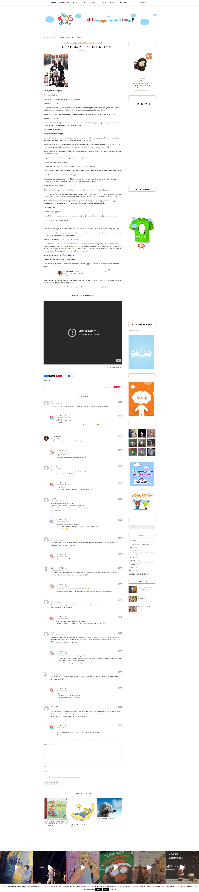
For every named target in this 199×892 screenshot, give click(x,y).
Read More (113, 889)
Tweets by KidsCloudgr (136, 330)
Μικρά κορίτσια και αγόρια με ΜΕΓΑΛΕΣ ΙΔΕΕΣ (146, 598)
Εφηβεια (83, 2)
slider (66, 42)
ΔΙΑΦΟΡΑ (132, 557)
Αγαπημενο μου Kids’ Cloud (60, 2)
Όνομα (46, 766)
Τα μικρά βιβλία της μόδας (145, 587)
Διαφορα (113, 2)
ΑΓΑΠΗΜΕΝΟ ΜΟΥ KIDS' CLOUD (82, 42)
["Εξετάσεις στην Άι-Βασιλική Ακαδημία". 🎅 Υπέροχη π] (133, 452)
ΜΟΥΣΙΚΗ (98, 42)
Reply (120, 401)
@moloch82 (75, 246)
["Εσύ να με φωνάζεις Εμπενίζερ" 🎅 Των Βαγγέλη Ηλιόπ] (142, 443)
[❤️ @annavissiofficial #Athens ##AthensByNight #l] (142, 433)
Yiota (53, 632)
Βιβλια (75, 2)
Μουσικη (104, 2)
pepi (52, 672)
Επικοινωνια (123, 2)
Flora (53, 498)
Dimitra (54, 707)
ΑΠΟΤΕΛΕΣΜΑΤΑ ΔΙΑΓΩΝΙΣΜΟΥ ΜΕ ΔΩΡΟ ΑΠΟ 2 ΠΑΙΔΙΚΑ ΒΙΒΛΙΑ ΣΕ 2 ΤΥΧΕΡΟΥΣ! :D (56, 824)
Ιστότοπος (47, 776)
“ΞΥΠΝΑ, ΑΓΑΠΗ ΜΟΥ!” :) (78, 824)
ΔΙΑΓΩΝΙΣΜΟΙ (133, 551)
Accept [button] (99, 889)
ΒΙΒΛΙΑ (131, 547)
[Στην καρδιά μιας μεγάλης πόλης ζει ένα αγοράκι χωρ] (151, 452)
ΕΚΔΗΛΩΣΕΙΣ (133, 561)
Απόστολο (80, 229)
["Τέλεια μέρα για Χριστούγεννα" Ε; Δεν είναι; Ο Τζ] (133, 443)
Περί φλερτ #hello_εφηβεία (105, 818)
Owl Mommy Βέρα (59, 568)
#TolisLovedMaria (56, 244)
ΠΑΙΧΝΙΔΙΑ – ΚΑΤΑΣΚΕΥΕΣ (137, 574)
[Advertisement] (142, 145)
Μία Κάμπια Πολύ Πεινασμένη (146, 607)
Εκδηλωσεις (94, 2)
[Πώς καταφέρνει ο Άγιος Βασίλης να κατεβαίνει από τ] (151, 443)
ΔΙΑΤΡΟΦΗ (132, 554)
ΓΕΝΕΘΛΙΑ (47, 380)
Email (46, 771)
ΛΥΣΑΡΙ (131, 567)
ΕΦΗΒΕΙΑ (132, 564)
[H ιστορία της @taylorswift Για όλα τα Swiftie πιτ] (151, 433)
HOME (45, 2)
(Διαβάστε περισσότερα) (142, 90)
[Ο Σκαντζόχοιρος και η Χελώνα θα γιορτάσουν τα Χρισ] (142, 452)
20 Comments (47, 387)
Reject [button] (106, 889)
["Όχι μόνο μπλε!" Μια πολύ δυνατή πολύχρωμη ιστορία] (133, 433)
